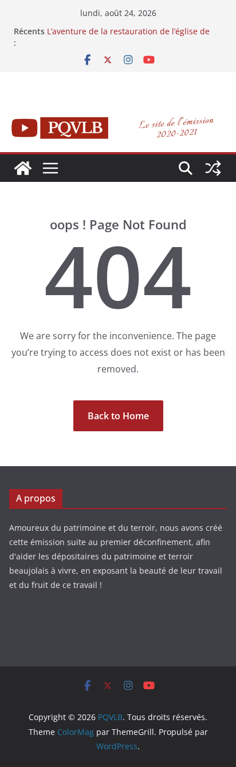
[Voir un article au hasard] (213, 168)
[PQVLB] (23, 168)
